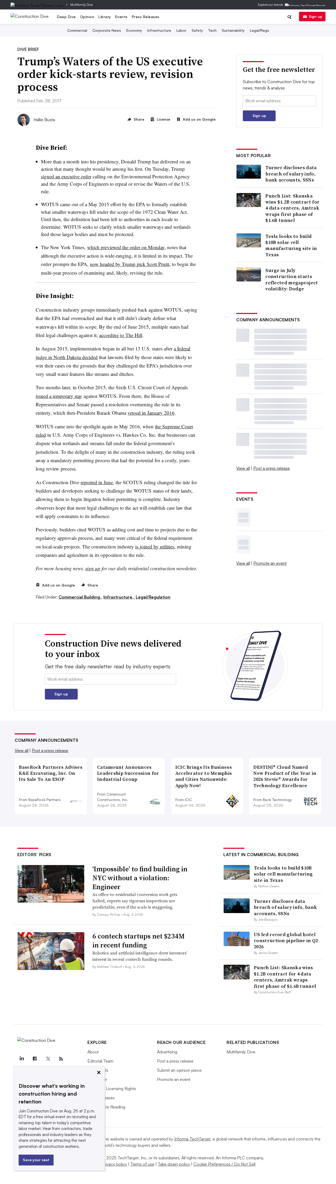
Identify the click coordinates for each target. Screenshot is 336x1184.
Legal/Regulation (153, 597)
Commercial (77, 30)
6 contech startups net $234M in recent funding (138, 940)
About (93, 1051)
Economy (134, 30)
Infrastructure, (119, 597)
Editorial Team (100, 1061)
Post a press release (271, 468)
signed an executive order (66, 176)
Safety (197, 30)
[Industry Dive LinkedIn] (21, 1058)
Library (104, 16)
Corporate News (106, 30)
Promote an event (270, 563)
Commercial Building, (80, 597)
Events (121, 16)
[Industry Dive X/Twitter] (47, 1058)
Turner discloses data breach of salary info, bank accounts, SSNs (291, 173)
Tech (212, 30)
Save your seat (36, 1160)
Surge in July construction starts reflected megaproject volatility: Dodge (291, 279)
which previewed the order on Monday (126, 247)
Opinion (87, 16)
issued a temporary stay (59, 396)
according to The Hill (120, 335)
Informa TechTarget (192, 1139)
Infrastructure (159, 30)
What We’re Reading (106, 1107)
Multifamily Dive (81, 5)
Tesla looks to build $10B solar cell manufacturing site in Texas (291, 245)
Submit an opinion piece (179, 1070)
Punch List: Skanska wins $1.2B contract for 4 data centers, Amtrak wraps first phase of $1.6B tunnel (292, 208)
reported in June (97, 482)
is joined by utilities (154, 546)
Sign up (315, 16)
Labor (181, 30)
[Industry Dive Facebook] (34, 1058)
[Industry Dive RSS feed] (60, 1058)
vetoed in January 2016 (151, 412)
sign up (92, 568)
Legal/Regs (259, 30)
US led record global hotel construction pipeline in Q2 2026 (286, 940)
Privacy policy (114, 1164)
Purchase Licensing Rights (111, 1088)
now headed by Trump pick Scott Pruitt (129, 264)
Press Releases (145, 16)
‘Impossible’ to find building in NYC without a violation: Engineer (139, 878)
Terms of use (142, 1164)
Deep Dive (66, 16)
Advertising (167, 1051)
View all (243, 468)
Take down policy (174, 1164)
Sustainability (233, 30)
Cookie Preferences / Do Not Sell (224, 1164)
